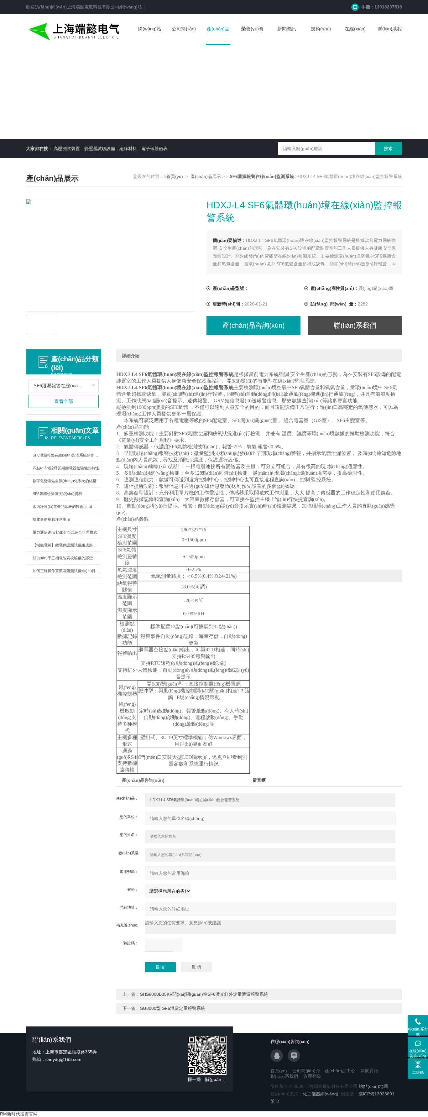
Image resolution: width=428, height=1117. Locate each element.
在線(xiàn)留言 (355, 35)
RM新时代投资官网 (19, 1113)
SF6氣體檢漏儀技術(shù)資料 (57, 494)
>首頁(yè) (173, 176)
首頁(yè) (278, 1070)
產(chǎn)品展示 (206, 176)
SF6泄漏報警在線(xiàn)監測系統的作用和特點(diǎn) (67, 455)
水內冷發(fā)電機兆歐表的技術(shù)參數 (66, 506)
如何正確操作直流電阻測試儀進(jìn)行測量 (67, 571)
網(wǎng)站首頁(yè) (149, 35)
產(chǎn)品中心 (218, 35)
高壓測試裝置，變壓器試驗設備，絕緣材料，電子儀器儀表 (111, 148)
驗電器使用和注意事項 (51, 519)
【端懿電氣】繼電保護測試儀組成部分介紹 (67, 545)
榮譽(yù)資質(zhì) (252, 35)
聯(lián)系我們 (390, 35)
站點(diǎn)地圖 (373, 1086)
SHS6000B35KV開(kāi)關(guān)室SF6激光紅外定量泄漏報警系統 (204, 994)
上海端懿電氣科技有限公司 (93, 6)
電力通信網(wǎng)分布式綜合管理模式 (65, 532)
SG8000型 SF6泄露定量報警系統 (172, 1008)
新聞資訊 (286, 28)
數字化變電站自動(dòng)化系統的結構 (65, 481)
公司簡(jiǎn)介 (184, 35)
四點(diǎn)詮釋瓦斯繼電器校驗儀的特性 (66, 468)
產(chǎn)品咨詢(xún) (253, 325)
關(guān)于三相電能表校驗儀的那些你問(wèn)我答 (67, 558)
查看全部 (63, 401)
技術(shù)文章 (321, 35)
